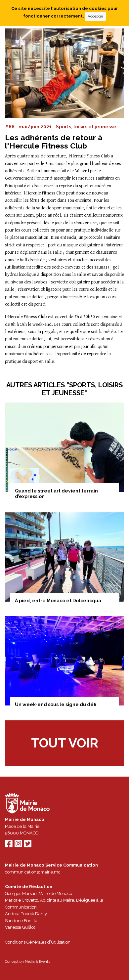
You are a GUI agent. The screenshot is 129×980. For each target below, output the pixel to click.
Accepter (95, 16)
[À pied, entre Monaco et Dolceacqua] (64, 557)
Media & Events (37, 961)
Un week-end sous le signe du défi (55, 704)
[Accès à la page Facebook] (8, 845)
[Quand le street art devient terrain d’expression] (64, 447)
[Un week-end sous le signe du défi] (64, 660)
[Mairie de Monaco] (27, 804)
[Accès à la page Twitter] (27, 845)
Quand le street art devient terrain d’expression (56, 493)
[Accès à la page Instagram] (18, 845)
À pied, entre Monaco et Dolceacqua (58, 600)
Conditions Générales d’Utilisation (37, 942)
